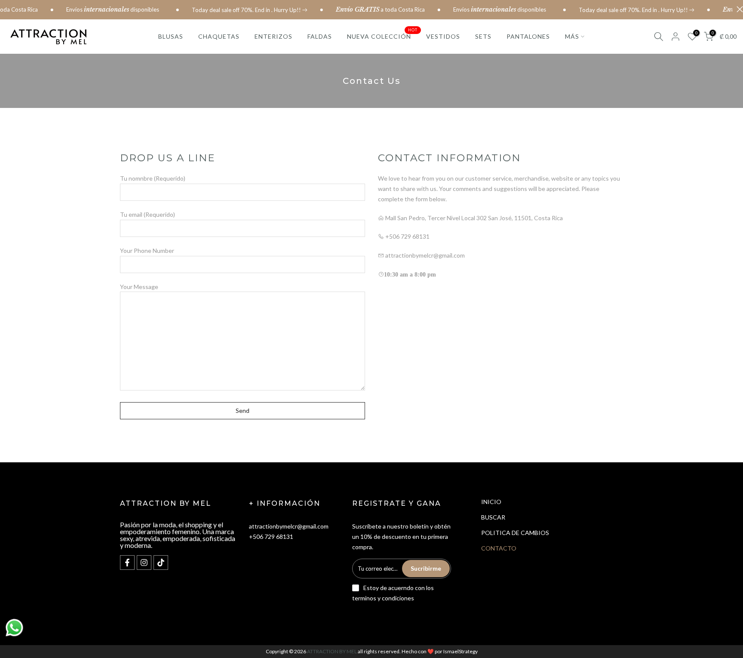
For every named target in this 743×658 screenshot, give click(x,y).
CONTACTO (498, 548)
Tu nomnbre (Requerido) (152, 178)
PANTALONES (528, 36)
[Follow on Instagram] (144, 562)
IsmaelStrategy (460, 651)
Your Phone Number (147, 250)
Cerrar (737, 9)
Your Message (139, 286)
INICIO (491, 501)
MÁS (572, 36)
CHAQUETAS (218, 36)
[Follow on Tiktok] (161, 562)
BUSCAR (493, 517)
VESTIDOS (443, 36)
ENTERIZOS (273, 36)
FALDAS (319, 36)
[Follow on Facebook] (127, 562)
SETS (483, 36)
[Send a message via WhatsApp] (14, 628)
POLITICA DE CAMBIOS (515, 532)
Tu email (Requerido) (147, 214)
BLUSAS (170, 36)
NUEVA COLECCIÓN (382, 35)
